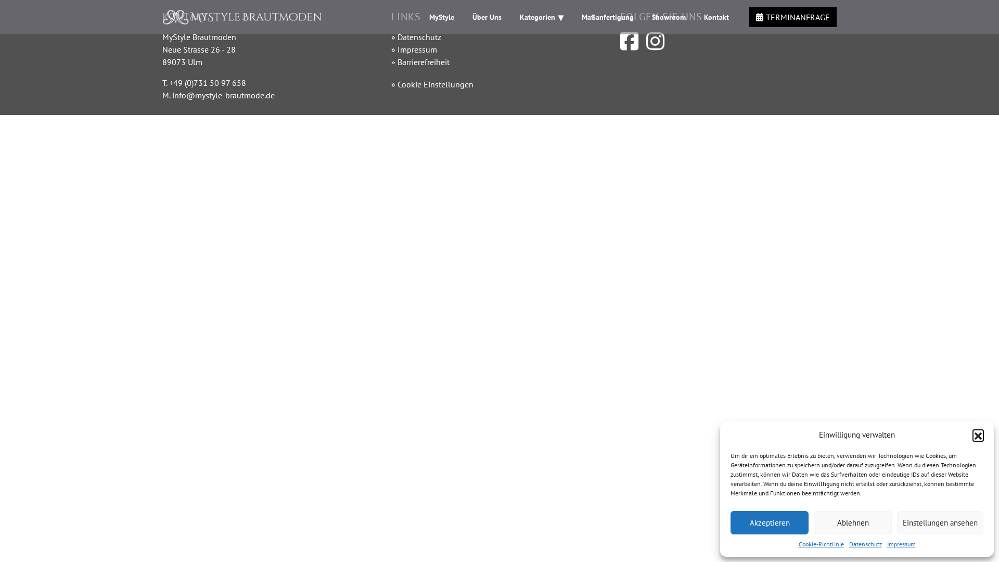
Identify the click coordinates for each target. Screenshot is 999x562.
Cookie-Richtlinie (821, 544)
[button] (978, 435)
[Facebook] (629, 46)
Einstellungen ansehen (940, 523)
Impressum (901, 544)
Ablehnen (853, 523)
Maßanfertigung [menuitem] (608, 17)
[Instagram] (655, 46)
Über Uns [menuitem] (487, 17)
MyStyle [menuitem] (441, 17)
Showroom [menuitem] (669, 17)
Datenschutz (865, 544)
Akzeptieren (770, 523)
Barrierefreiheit (424, 62)
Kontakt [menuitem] (716, 17)
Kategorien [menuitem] (537, 17)
